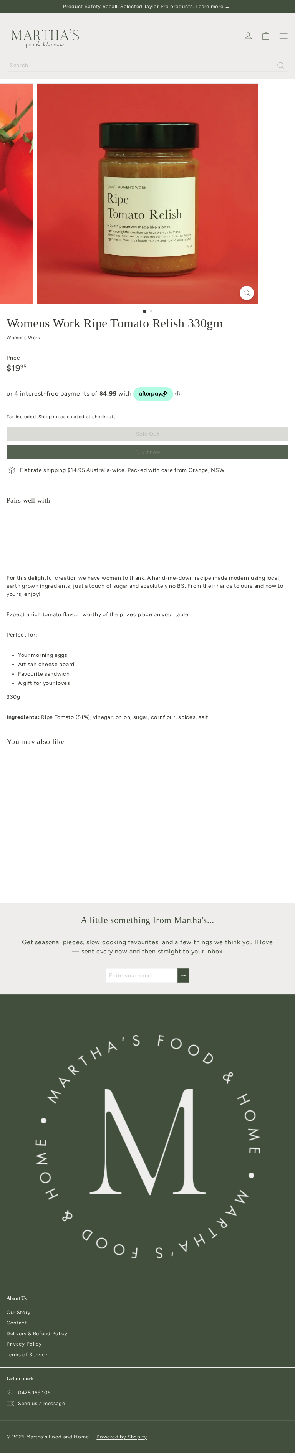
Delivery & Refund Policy (37, 1333)
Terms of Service (27, 1354)
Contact (17, 1323)
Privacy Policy (24, 1344)
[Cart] (266, 36)
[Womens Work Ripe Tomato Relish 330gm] (147, 537)
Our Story (18, 1312)
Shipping (48, 416)
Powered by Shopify (121, 1437)
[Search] (280, 65)
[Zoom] (247, 293)
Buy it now (147, 452)
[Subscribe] (183, 975)
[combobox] (147, 65)
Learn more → (213, 6)
